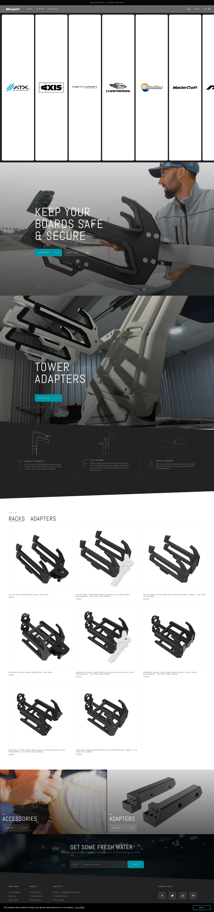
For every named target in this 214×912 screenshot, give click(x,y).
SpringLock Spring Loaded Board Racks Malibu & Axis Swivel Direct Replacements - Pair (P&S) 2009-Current (105, 673)
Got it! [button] (201, 908)
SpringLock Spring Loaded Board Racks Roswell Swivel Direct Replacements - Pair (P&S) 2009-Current (170, 673)
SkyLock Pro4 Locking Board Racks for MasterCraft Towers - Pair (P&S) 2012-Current (174, 595)
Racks (29, 9)
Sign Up (136, 864)
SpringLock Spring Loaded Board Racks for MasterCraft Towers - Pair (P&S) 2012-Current (106, 751)
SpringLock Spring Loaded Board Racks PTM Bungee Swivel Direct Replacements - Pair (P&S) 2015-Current (37, 751)
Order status (13, 900)
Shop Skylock (43, 253)
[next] (209, 450)
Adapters (40, 9)
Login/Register (14, 892)
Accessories (53, 9)
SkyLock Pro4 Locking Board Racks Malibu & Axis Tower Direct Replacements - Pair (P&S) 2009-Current (103, 595)
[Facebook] (162, 895)
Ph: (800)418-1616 (60, 896)
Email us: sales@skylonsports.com (66, 892)
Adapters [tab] (43, 519)
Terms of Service (36, 896)
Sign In (197, 9)
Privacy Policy (35, 892)
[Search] (188, 9)
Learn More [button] (80, 907)
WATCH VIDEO (72, 253)
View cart (12, 896)
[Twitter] (172, 895)
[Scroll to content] (38, 288)
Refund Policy (35, 900)
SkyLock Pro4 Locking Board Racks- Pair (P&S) (29, 595)
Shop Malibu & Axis (46, 404)
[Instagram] (183, 895)
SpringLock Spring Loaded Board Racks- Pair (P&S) (31, 672)
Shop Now (9, 828)
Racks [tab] (17, 519)
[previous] (5, 450)
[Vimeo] (193, 895)
